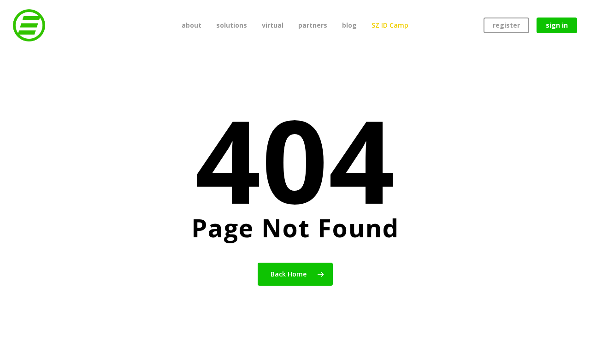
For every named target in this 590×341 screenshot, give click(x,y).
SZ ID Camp (390, 25)
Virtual (272, 25)
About (191, 25)
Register (506, 25)
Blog (349, 25)
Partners (312, 25)
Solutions (231, 25)
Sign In (557, 25)
